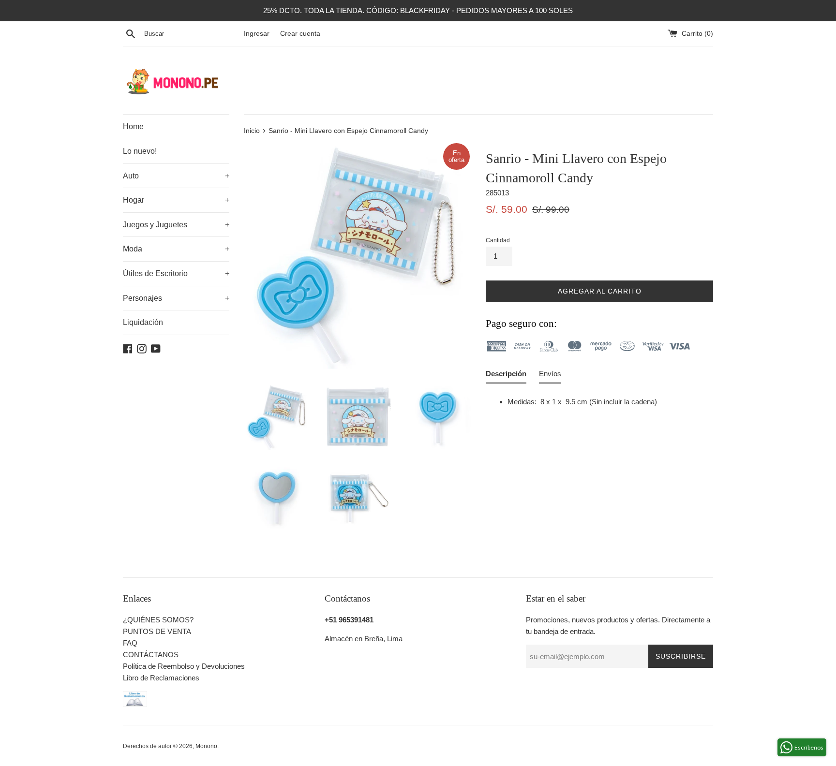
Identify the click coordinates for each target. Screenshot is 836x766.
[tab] (506, 375)
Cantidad (498, 240)
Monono (206, 746)
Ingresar (256, 33)
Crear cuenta (300, 33)
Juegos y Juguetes (176, 225)
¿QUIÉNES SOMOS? (158, 620)
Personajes (176, 298)
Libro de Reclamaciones (161, 678)
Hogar (176, 200)
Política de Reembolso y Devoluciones (184, 666)
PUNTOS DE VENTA (157, 631)
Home (133, 126)
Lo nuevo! (140, 151)
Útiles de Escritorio (176, 273)
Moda (176, 249)
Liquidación (143, 322)
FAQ (130, 643)
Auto (176, 176)
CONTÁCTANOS (151, 654)
